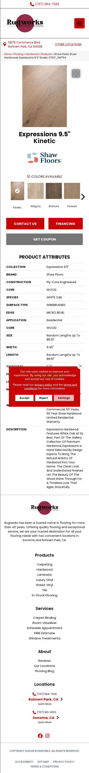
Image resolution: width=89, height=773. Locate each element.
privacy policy (43, 384)
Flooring (18, 54)
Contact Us (25, 223)
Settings (64, 398)
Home (7, 54)
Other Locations (68, 44)
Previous (6, 191)
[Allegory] (35, 191)
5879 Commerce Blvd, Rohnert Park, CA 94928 (25, 44)
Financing (65, 223)
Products (46, 54)
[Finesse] (72, 191)
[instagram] (47, 736)
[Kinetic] (17, 191)
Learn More (44, 704)
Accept (24, 398)
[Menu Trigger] (79, 23)
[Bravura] (54, 191)
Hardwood (32, 54)
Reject (43, 398)
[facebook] (40, 736)
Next (83, 191)
